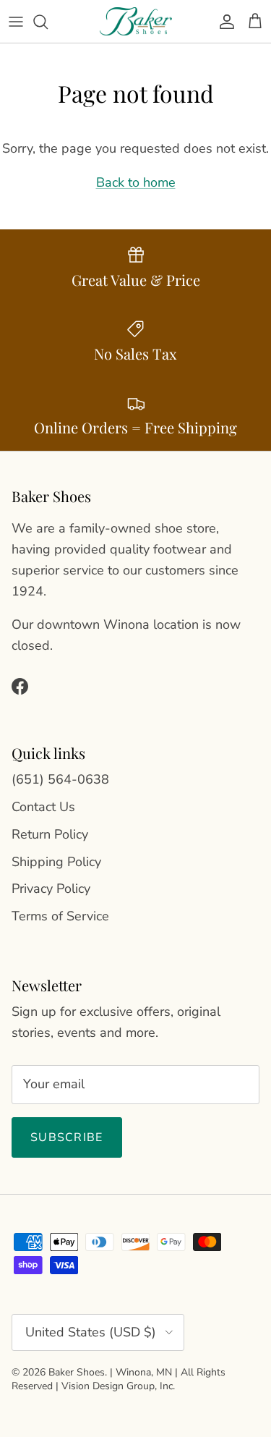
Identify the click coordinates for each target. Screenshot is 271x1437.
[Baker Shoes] (136, 21)
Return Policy (50, 834)
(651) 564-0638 (60, 779)
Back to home (136, 182)
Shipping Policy (56, 861)
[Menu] (16, 22)
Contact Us (43, 806)
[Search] (48, 22)
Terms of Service (60, 916)
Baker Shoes (76, 1372)
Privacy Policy (51, 888)
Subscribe (66, 1137)
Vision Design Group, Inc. (118, 1386)
